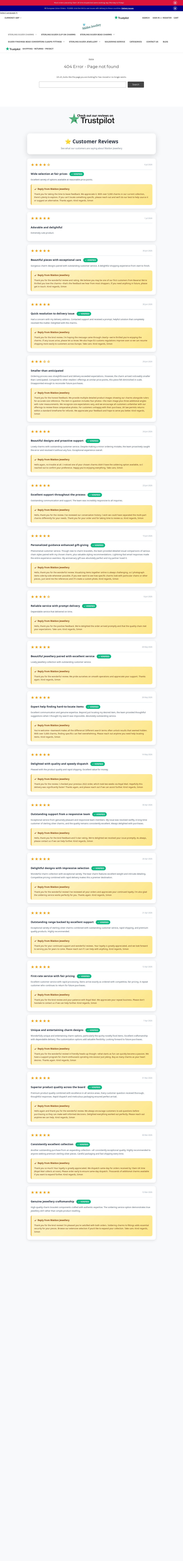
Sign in (156, 18)
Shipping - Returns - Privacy (38, 48)
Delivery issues (128, 8)
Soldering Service (115, 41)
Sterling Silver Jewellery (83, 41)
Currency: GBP (12, 18)
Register (167, 18)
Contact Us (152, 41)
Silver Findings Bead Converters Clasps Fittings (35, 41)
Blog (165, 41)
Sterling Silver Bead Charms (96, 34)
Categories (136, 41)
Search (146, 18)
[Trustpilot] (13, 49)
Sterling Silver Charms (21, 34)
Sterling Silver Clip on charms (58, 34)
